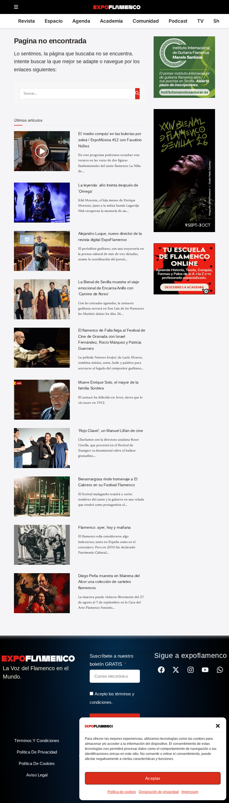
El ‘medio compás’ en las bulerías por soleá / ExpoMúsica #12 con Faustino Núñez (110, 139)
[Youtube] (205, 669)
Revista (26, 21)
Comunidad (146, 21)
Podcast (178, 21)
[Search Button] (137, 93)
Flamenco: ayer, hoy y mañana (104, 527)
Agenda (81, 21)
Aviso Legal (36, 775)
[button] (218, 726)
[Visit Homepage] (116, 7)
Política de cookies (122, 792)
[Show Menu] (16, 7)
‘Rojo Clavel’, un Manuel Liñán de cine (110, 430)
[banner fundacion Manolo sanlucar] (184, 67)
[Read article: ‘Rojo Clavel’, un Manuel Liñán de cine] (42, 448)
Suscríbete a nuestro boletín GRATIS (111, 660)
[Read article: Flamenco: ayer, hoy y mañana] (42, 545)
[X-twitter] (175, 669)
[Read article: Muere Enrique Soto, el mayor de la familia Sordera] (42, 400)
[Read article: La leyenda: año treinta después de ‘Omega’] (42, 203)
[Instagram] (190, 669)
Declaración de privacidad (159, 792)
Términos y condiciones (36, 740)
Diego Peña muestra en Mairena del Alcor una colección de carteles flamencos (109, 581)
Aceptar (153, 778)
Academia (111, 21)
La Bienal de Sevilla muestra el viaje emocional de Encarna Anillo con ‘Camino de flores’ (108, 288)
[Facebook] (161, 669)
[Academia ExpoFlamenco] (184, 268)
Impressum (190, 792)
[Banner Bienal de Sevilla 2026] (184, 170)
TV (200, 21)
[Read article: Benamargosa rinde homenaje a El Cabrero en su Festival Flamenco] (42, 496)
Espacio (54, 21)
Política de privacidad (37, 752)
